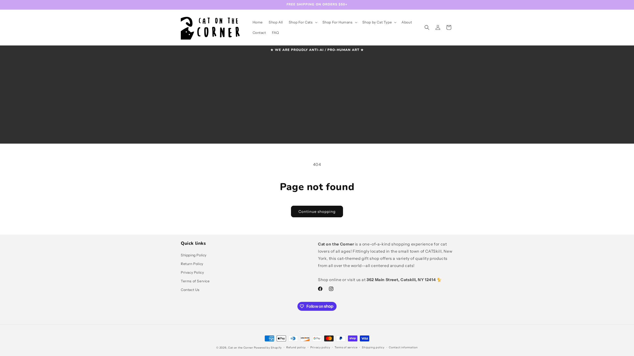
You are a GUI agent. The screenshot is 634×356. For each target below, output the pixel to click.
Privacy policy (320, 347)
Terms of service (346, 347)
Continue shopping (317, 211)
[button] (302, 22)
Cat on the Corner (240, 347)
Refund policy (296, 347)
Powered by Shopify (268, 347)
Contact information (403, 347)
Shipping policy (373, 347)
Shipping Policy (194, 255)
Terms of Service (195, 281)
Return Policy (192, 264)
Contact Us (190, 290)
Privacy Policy (192, 272)
